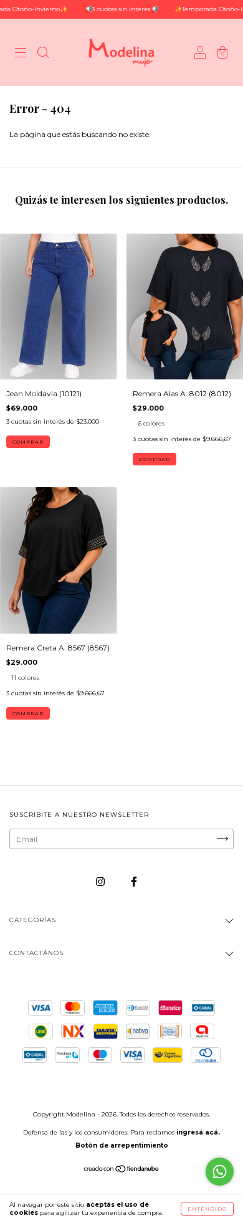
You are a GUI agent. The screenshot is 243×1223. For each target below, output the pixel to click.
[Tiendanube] (122, 1170)
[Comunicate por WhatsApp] (220, 1172)
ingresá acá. (198, 1132)
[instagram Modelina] (101, 881)
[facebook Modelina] (134, 881)
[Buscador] (43, 54)
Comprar (28, 442)
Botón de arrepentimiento (121, 1145)
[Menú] (20, 54)
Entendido (207, 1209)
